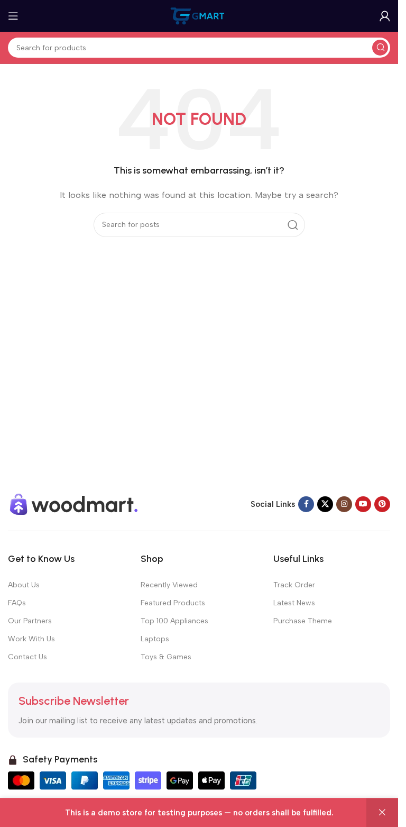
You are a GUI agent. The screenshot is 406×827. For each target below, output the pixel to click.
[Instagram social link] (344, 504)
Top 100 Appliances (174, 620)
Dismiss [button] (382, 812)
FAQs (17, 602)
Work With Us (31, 638)
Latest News (294, 602)
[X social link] (325, 504)
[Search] (380, 48)
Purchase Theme (302, 620)
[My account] (384, 15)
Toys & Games (166, 656)
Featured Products (173, 602)
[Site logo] (199, 15)
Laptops (155, 638)
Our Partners (30, 620)
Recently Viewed (169, 584)
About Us (24, 584)
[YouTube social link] (363, 504)
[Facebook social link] (306, 504)
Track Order (294, 584)
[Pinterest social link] (382, 504)
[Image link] (74, 503)
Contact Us (27, 656)
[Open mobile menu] (13, 15)
